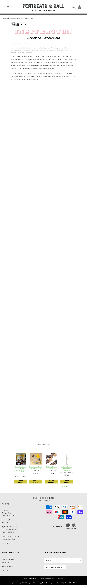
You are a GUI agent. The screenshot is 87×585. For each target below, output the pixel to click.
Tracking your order (8, 559)
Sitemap (60, 578)
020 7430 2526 (6, 543)
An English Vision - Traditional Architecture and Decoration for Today (20, 469)
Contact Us (5, 570)
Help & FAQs (6, 563)
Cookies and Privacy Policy (47, 578)
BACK (23, 24)
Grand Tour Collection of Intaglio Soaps (35, 467)
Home (5, 18)
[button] (7, 7)
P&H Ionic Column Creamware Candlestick (66, 468)
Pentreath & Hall (69, 583)
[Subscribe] (79, 560)
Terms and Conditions (30, 578)
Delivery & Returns (7, 566)
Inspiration (11, 18)
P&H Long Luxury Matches (51, 467)
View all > (65, 486)
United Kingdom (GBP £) (54, 567)
